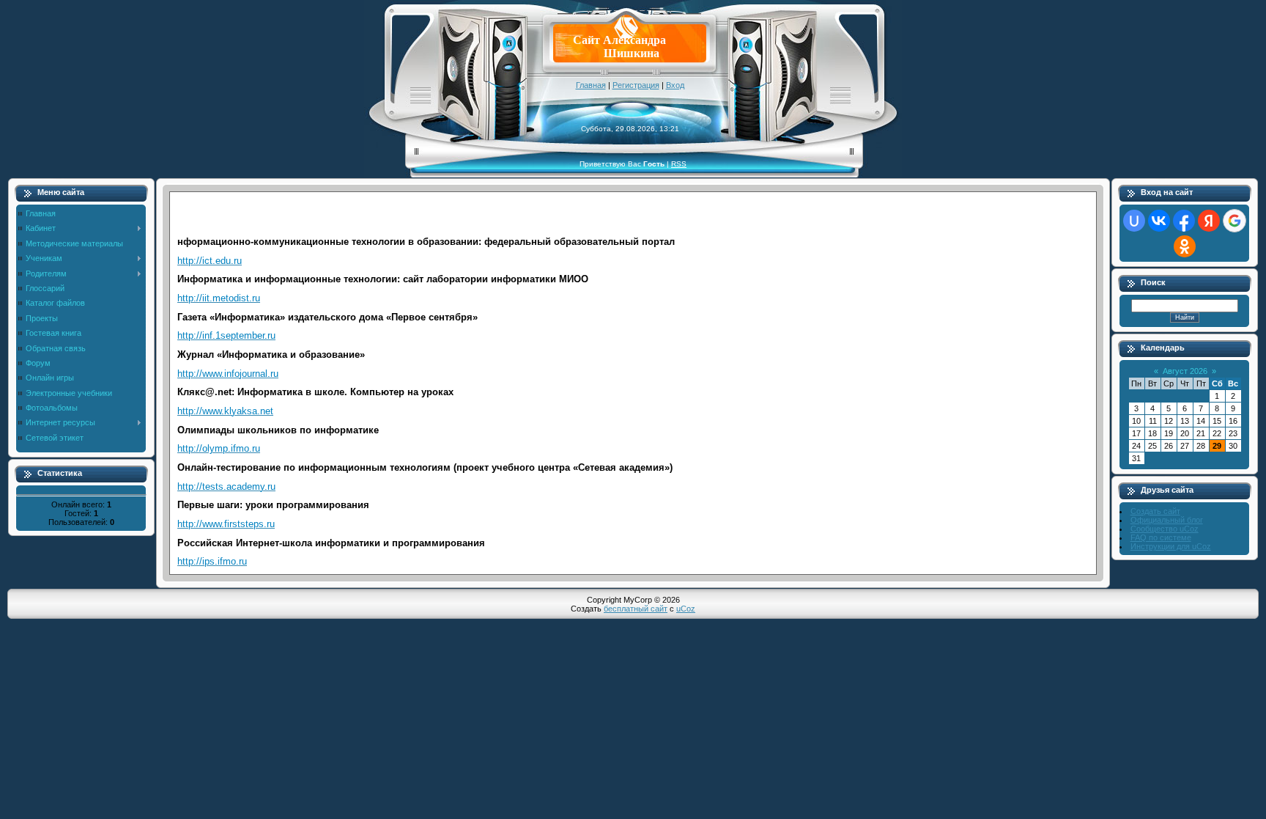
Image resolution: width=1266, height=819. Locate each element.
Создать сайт (1155, 511)
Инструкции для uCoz (1170, 546)
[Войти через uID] (1134, 221)
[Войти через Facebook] (1184, 221)
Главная (591, 85)
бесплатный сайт (635, 608)
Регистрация (635, 85)
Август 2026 (1185, 371)
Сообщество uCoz (1164, 528)
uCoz (685, 608)
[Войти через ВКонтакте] (1159, 221)
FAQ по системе (1160, 537)
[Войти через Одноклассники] (1185, 246)
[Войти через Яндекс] (1209, 221)
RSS (678, 164)
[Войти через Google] (1234, 220)
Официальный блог (1166, 519)
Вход (675, 85)
